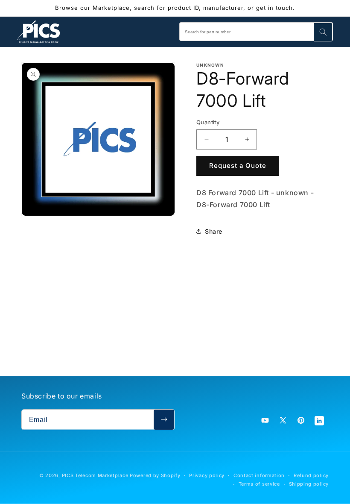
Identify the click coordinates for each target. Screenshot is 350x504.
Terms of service (259, 484)
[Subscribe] (164, 420)
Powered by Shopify (155, 475)
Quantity (207, 122)
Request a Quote (237, 165)
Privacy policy (207, 475)
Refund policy (311, 475)
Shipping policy (309, 484)
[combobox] (256, 31)
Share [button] (213, 231)
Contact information (259, 475)
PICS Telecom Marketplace (95, 475)
